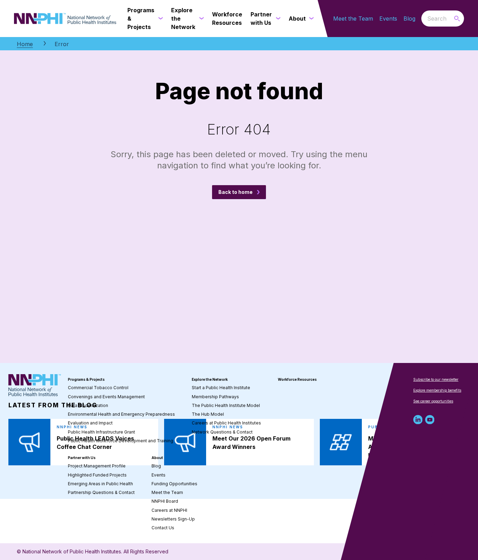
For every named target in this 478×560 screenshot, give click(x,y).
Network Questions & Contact (222, 432)
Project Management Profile (97, 465)
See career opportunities (433, 401)
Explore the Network (210, 379)
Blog (409, 18)
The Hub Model (208, 414)
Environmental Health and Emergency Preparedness (121, 414)
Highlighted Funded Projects (97, 475)
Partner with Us (82, 458)
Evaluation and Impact (90, 423)
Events (388, 18)
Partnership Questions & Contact (101, 492)
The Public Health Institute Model (226, 405)
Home (25, 44)
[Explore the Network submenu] (200, 18)
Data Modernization (88, 405)
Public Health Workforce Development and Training (120, 440)
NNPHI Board (165, 501)
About (157, 458)
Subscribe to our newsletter (435, 379)
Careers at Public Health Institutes (226, 423)
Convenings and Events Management (106, 396)
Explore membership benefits (437, 390)
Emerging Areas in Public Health (100, 483)
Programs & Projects (86, 379)
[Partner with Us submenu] (276, 18)
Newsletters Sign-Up (173, 519)
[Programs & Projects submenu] (159, 18)
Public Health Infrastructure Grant (101, 432)
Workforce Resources (297, 379)
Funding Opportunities (174, 483)
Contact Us (163, 527)
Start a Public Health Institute (221, 387)
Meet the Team (353, 18)
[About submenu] (310, 18)
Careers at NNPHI (169, 510)
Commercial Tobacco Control (98, 387)
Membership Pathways (215, 396)
